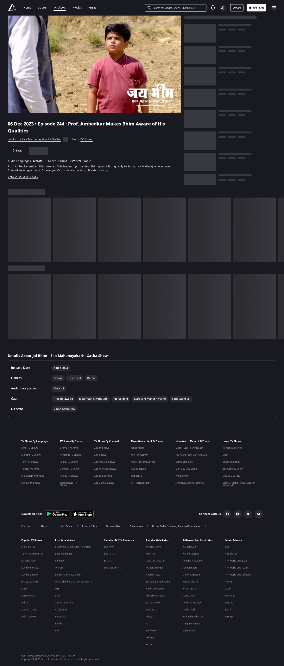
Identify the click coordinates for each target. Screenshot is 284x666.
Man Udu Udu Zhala (186, 469)
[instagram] (238, 514)
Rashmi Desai (189, 630)
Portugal (229, 616)
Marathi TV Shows (31, 455)
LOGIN (237, 8)
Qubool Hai (137, 476)
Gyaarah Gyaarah (155, 560)
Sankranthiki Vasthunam (68, 574)
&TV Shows (100, 455)
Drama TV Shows (69, 448)
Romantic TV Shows (70, 455)
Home (27, 7)
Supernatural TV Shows (68, 484)
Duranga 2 (151, 609)
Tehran (59, 567)
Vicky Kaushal (189, 588)
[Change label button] (222, 8)
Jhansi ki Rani (28, 560)
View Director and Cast (23, 177)
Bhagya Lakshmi (231, 462)
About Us (46, 526)
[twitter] (248, 514)
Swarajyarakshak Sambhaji (190, 483)
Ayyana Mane (153, 546)
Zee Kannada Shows (105, 469)
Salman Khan (189, 567)
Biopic (87, 161)
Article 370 (61, 609)
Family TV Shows (69, 462)
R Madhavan (189, 546)
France (228, 581)
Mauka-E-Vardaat (232, 476)
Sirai (57, 595)
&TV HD (108, 560)
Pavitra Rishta (138, 469)
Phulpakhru (181, 476)
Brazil (227, 609)
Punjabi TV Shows (30, 483)
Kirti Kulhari (188, 609)
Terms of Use (113, 526)
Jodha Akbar (137, 448)
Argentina (229, 595)
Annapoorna (28, 595)
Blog (226, 546)
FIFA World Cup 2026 (235, 560)
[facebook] (227, 514)
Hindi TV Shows (29, 448)
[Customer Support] (213, 7)
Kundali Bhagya (29, 574)
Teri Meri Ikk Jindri (140, 483)
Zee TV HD (109, 553)
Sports (42, 7)
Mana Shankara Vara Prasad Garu (73, 581)
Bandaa (59, 623)
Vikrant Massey (190, 553)
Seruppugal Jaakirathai (158, 581)
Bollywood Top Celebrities (197, 540)
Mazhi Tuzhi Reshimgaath (189, 448)
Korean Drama (29, 609)
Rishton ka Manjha (232, 448)
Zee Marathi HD (112, 567)
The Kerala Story (64, 602)
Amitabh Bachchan (192, 616)
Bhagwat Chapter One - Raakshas (73, 546)
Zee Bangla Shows (104, 483)
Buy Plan (258, 8)
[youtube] (259, 514)
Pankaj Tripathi (190, 581)
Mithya (149, 616)
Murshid (150, 553)
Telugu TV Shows (30, 469)
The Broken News (155, 595)
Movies (77, 7)
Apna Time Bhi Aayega (143, 462)
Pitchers (150, 644)
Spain (227, 588)
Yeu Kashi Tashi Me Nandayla (191, 455)
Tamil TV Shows (29, 462)
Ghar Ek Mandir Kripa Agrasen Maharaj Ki (239, 484)
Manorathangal (154, 567)
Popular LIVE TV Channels (119, 540)
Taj (147, 623)
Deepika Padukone (192, 560)
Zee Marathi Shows (104, 462)
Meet (225, 455)
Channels (26, 526)
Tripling (150, 637)
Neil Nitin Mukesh (191, 602)
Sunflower (151, 630)
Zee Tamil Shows (103, 476)
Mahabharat (28, 546)
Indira (24, 602)
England (228, 602)
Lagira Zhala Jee (184, 462)
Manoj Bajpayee (191, 574)
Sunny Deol (188, 595)
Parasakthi (60, 616)
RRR (57, 630)
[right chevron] (280, 230)
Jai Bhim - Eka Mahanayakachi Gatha (34, 139)
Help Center (66, 526)
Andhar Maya (153, 574)
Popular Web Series (157, 540)
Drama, (63, 161)
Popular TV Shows (31, 540)
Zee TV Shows (101, 448)
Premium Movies (65, 540)
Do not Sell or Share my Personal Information (176, 526)
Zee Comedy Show (233, 469)
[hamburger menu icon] (274, 8)
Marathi (38, 161)
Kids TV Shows (29, 616)
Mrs (57, 588)
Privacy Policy (89, 526)
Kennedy (59, 560)
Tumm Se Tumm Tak (32, 553)
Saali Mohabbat (63, 553)
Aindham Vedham (155, 588)
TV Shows (60, 7)
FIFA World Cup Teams (236, 567)
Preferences (136, 526)
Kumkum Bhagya (30, 567)
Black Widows (153, 602)
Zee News (109, 546)
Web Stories (230, 553)
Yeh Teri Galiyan (139, 455)
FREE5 (93, 7)
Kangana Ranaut (191, 623)
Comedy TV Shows (70, 469)
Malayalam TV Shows (32, 476)
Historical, (75, 161)
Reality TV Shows (69, 476)
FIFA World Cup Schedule (237, 574)
